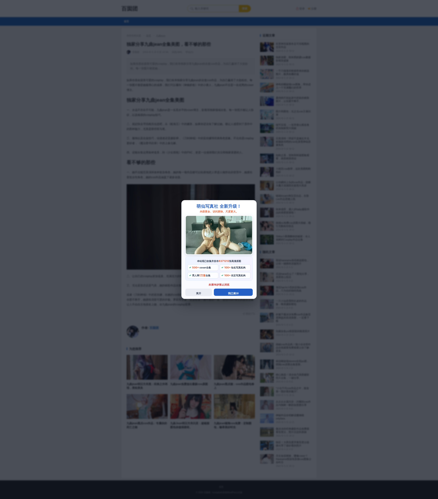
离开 (198, 293)
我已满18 (233, 293)
